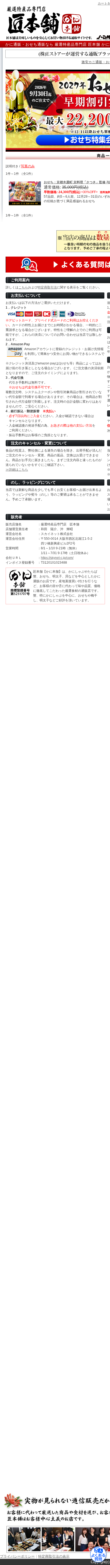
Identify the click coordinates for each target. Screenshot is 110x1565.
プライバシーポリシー (17, 1556)
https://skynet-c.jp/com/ (57, 558)
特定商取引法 (47, 287)
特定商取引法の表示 (53, 1556)
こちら (23, 287)
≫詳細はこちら (17, 469)
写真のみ (28, 166)
